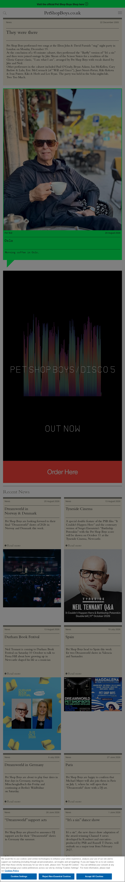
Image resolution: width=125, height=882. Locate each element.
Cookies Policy (12, 871)
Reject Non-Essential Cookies (56, 876)
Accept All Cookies (94, 876)
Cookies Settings (19, 876)
